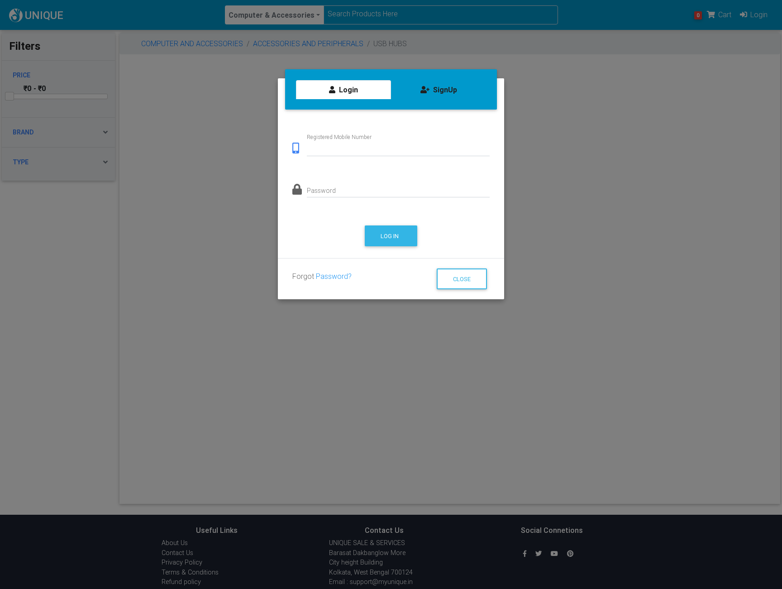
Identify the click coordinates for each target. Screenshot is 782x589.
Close (462, 279)
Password (321, 191)
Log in (390, 236)
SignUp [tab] (444, 89)
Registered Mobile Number (339, 137)
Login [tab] (347, 89)
